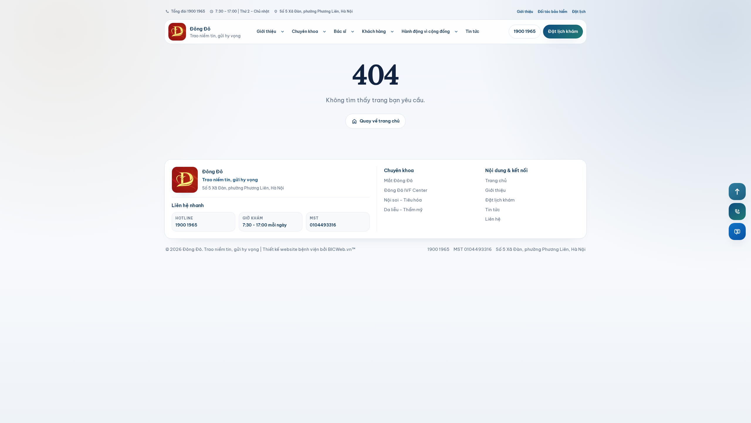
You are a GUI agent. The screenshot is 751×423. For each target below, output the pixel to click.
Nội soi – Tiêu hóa (403, 200)
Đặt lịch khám (563, 31)
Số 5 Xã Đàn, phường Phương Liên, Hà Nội (313, 11)
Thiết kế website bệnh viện (291, 249)
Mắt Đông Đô (398, 180)
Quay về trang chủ (375, 121)
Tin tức (472, 31)
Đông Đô (192, 249)
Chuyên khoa (305, 31)
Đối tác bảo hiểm (552, 11)
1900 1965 (525, 31)
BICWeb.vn (340, 249)
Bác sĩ (340, 31)
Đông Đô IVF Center (405, 190)
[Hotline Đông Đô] (737, 211)
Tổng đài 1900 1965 (185, 11)
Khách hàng (374, 31)
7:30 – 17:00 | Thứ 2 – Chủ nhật (239, 11)
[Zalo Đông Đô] (737, 231)
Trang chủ (496, 180)
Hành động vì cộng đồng (426, 31)
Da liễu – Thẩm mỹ (403, 209)
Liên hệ (492, 219)
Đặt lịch (579, 11)
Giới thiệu (525, 11)
